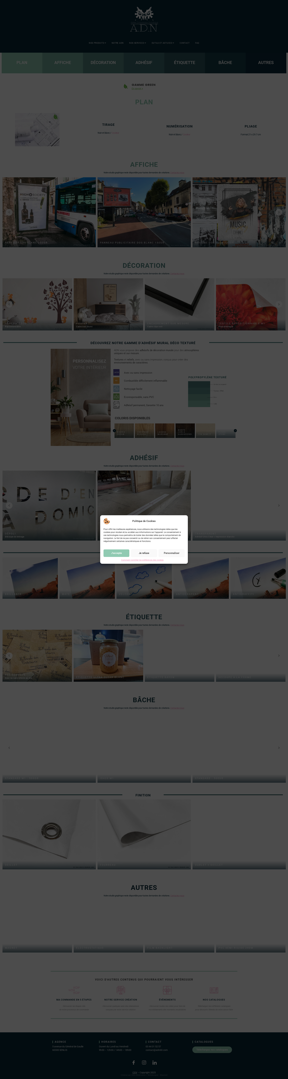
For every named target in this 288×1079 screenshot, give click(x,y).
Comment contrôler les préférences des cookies (142, 560)
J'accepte (116, 553)
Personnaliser (171, 553)
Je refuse (144, 553)
